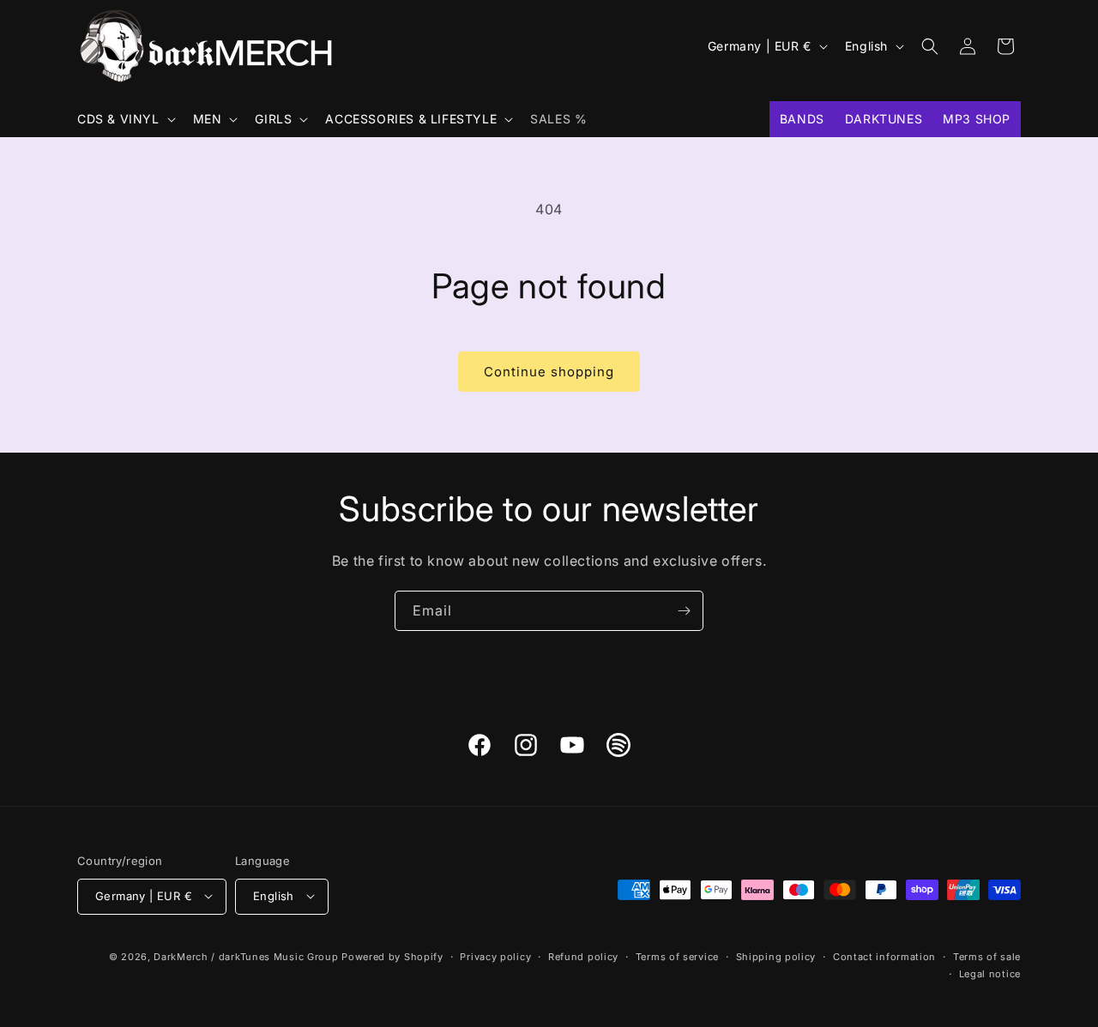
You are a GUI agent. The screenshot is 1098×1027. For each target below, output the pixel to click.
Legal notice (990, 973)
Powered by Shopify (392, 956)
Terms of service (677, 956)
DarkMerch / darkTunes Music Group (246, 956)
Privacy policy (495, 956)
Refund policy (583, 956)
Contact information (884, 956)
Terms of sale (987, 956)
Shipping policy (776, 956)
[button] (125, 119)
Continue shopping (549, 371)
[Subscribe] (684, 611)
